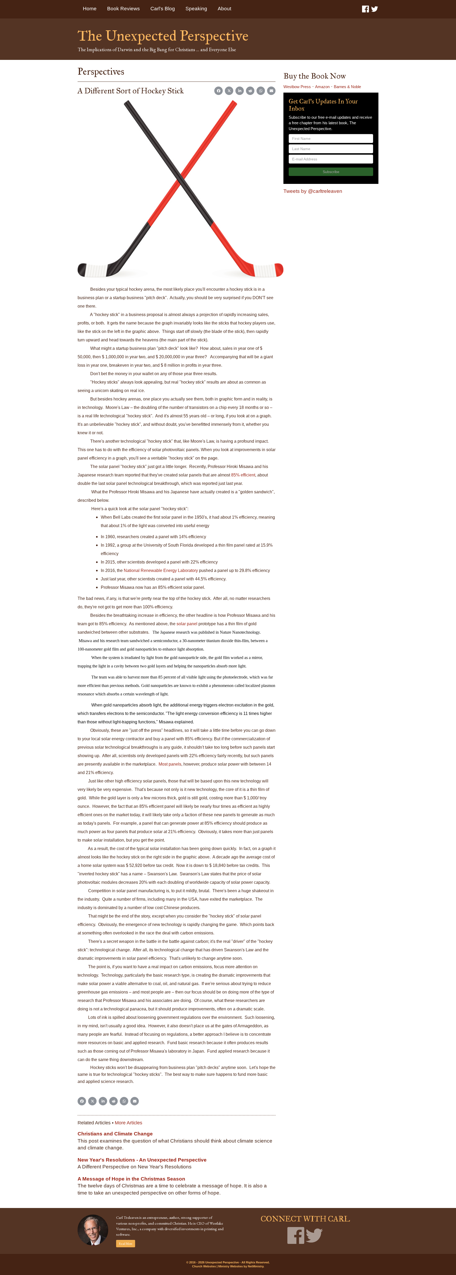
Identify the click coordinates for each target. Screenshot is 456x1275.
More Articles (128, 1122)
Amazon (322, 86)
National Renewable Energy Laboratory (161, 570)
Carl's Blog (162, 8)
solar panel (187, 624)
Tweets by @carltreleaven (312, 191)
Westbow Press (297, 86)
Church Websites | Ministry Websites (218, 1266)
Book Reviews (123, 8)
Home (90, 8)
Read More (125, 1243)
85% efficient (243, 475)
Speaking (196, 8)
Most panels (170, 764)
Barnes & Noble (347, 86)
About (224, 8)
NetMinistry (255, 1266)
